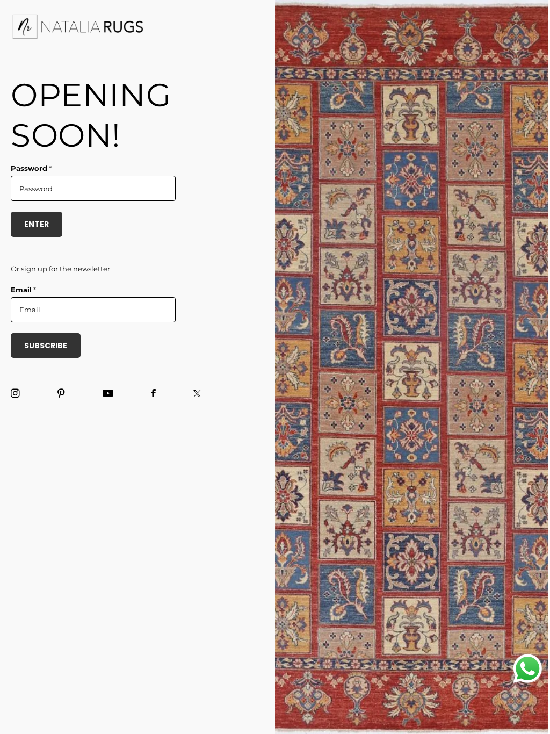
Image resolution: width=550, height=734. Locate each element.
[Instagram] (15, 393)
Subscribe (45, 345)
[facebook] (153, 394)
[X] (197, 393)
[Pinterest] (61, 393)
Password (31, 168)
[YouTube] (108, 394)
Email (23, 289)
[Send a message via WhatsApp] (528, 669)
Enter (36, 224)
